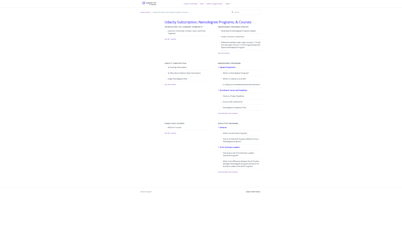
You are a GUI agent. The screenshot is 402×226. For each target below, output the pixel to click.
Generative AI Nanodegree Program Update (238, 31)
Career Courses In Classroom (232, 36)
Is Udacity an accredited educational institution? (241, 84)
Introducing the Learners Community (184, 27)
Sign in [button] (228, 4)
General (223, 127)
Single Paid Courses (175, 123)
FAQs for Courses (174, 127)
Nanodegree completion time (234, 107)
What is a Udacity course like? (234, 79)
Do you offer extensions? (233, 102)
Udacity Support (145, 12)
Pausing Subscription (178, 67)
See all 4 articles (224, 53)
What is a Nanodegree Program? (236, 73)
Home (202, 4)
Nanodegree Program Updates (233, 27)
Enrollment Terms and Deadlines (233, 90)
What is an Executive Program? (235, 133)
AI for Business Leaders (230, 147)
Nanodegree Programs (229, 63)
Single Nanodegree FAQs (177, 79)
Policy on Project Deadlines (233, 96)
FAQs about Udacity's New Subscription (185, 73)
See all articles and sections (228, 113)
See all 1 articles (170, 39)
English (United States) (253, 192)
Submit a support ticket (214, 4)
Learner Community (190, 4)
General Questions (228, 67)
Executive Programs (228, 123)
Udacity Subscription (175, 63)
